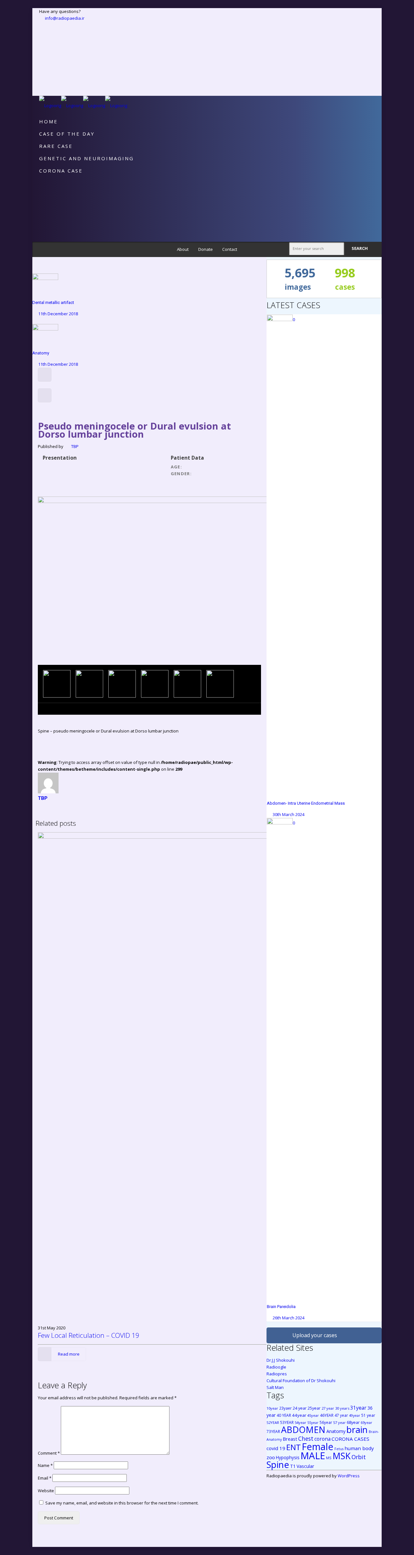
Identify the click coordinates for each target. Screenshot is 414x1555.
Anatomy (335, 1431)
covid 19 (276, 1448)
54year (300, 1422)
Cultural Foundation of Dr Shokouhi (301, 1380)
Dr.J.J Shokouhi (281, 1360)
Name (45, 1465)
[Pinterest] (42, 66)
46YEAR (326, 1415)
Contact (229, 249)
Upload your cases (314, 1335)
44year (299, 1415)
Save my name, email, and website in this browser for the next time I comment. (122, 1503)
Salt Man (275, 1387)
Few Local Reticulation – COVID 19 (88, 1335)
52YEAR (273, 1422)
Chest (305, 1438)
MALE (312, 1455)
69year (366, 1422)
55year (313, 1422)
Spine (278, 1465)
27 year (327, 1408)
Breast (290, 1439)
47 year (341, 1415)
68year (353, 1422)
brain (357, 1430)
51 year (368, 1415)
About (183, 249)
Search (360, 248)
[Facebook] (42, 25)
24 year (300, 1408)
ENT (293, 1447)
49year (354, 1415)
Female (317, 1446)
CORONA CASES (350, 1439)
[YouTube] (42, 52)
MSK (341, 1456)
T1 (293, 1466)
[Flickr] (42, 59)
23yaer (285, 1408)
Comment (49, 1453)
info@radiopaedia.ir (64, 18)
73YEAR (273, 1431)
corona (322, 1438)
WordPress (349, 1476)
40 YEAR (284, 1415)
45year (313, 1415)
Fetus (338, 1449)
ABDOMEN (303, 1430)
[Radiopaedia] (83, 105)
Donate (205, 249)
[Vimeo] (42, 45)
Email (44, 1478)
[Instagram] (42, 72)
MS (329, 1457)
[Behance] (42, 79)
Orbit (359, 1457)
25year (314, 1408)
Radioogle (276, 1367)
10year (272, 1408)
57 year (339, 1422)
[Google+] (42, 32)
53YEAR (287, 1422)
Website (46, 1490)
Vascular (305, 1466)
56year (326, 1422)
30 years (342, 1408)
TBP (75, 446)
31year (358, 1407)
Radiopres (277, 1374)
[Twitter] (42, 38)
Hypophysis (288, 1457)
